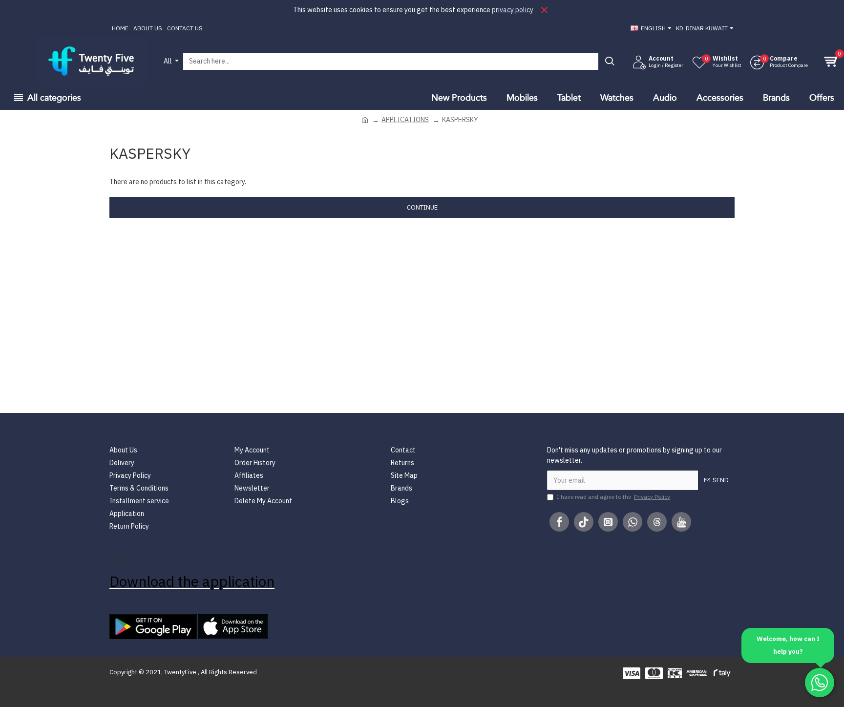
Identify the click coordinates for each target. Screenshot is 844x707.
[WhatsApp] (819, 682)
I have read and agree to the (613, 496)
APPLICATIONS (405, 119)
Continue (422, 207)
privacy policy (512, 9)
